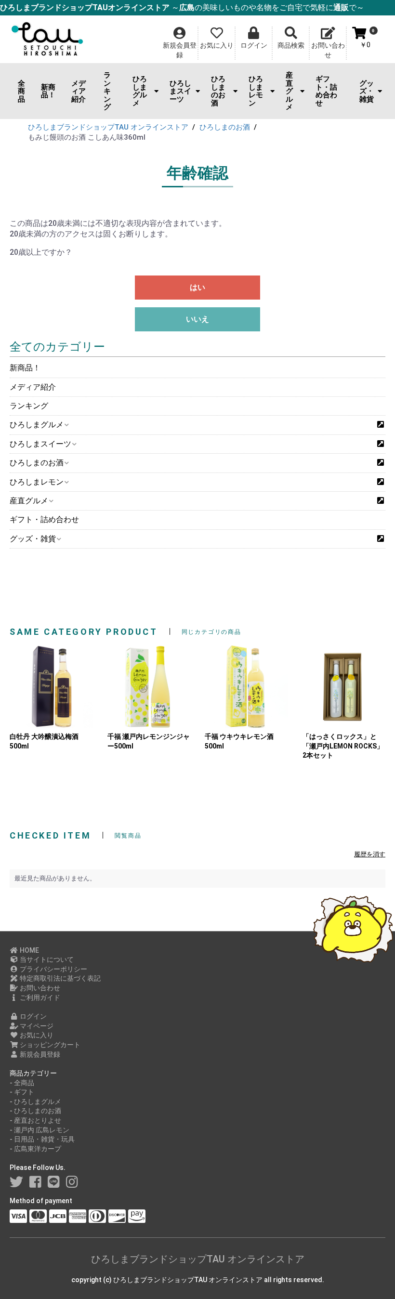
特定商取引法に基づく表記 (59, 978)
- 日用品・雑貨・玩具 (42, 1139)
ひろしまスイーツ (180, 91)
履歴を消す (369, 854)
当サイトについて (46, 959)
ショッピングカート (49, 1045)
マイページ (35, 1026)
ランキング (107, 91)
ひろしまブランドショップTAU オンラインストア (197, 1259)
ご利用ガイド (39, 997)
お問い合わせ (39, 988)
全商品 (21, 91)
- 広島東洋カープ (35, 1149)
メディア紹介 (78, 91)
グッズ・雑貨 (366, 91)
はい (197, 287)
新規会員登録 (39, 1054)
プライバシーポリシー (52, 969)
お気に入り (35, 1035)
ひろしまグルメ (139, 91)
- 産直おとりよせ (35, 1120)
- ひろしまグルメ (35, 1101)
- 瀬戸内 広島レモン (39, 1130)
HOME (28, 950)
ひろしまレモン (256, 91)
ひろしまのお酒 (218, 91)
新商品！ (48, 91)
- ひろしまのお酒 (35, 1111)
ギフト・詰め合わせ (326, 91)
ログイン (32, 1016)
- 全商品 (22, 1083)
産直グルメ (289, 91)
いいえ (197, 319)
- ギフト (22, 1092)
